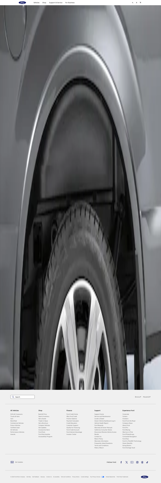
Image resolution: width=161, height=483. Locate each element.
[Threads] (142, 462)
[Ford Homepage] (144, 477)
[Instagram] (137, 462)
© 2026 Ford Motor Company (17, 477)
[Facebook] (122, 462)
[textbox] (22, 397)
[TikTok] (147, 462)
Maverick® (147, 397)
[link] (28, 477)
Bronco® (138, 397)
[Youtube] (132, 462)
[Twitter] (127, 462)
